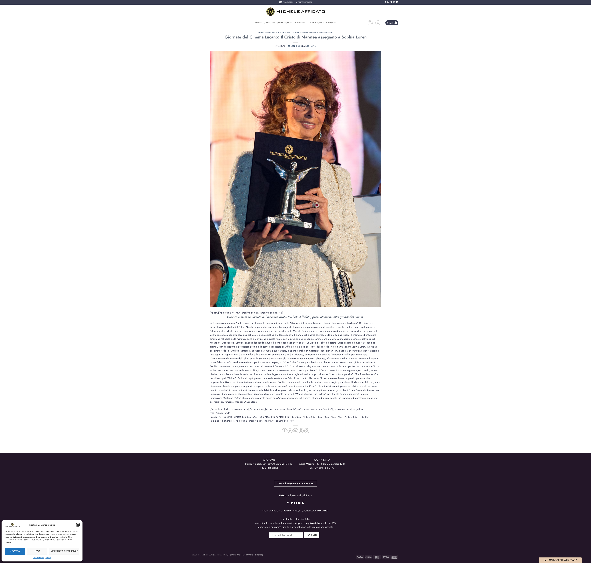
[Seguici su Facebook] (385, 2)
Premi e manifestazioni (320, 32)
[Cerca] (370, 22)
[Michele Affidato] (295, 12)
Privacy (48, 557)
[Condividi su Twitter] (290, 430)
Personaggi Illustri (297, 32)
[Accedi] (377, 22)
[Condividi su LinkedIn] (301, 430)
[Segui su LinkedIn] (397, 2)
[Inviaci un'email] (394, 2)
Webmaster (310, 46)
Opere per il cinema (275, 32)
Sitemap (259, 554)
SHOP (264, 510)
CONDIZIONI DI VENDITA (280, 510)
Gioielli (268, 22)
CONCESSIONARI (304, 2)
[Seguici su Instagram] (388, 2)
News (261, 32)
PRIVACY (296, 510)
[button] (77, 524)
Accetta (15, 551)
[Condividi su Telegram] (306, 430)
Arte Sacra (316, 22)
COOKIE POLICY (309, 510)
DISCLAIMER (322, 510)
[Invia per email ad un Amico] (295, 430)
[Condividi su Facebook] (284, 430)
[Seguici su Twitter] (391, 2)
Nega (37, 551)
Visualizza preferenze (64, 551)
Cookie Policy (38, 557)
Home (258, 22)
